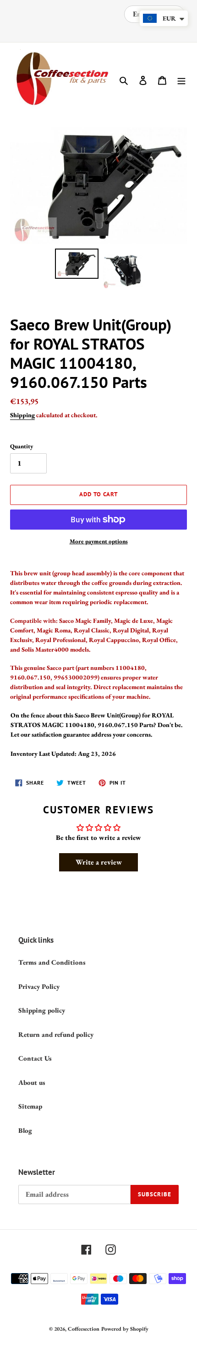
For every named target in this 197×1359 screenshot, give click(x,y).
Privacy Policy (39, 986)
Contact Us (35, 1058)
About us (31, 1082)
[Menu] (181, 80)
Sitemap (30, 1106)
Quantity (21, 446)
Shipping (22, 415)
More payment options (99, 541)
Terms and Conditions (52, 962)
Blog (25, 1130)
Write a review (99, 862)
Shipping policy (41, 1010)
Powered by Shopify (124, 1328)
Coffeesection (83, 1328)
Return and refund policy (55, 1034)
